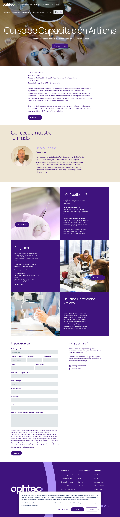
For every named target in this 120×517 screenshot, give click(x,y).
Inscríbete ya (34, 117)
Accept (78, 509)
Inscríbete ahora (60, 46)
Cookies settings (63, 509)
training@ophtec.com (79, 366)
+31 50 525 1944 (77, 369)
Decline (92, 509)
